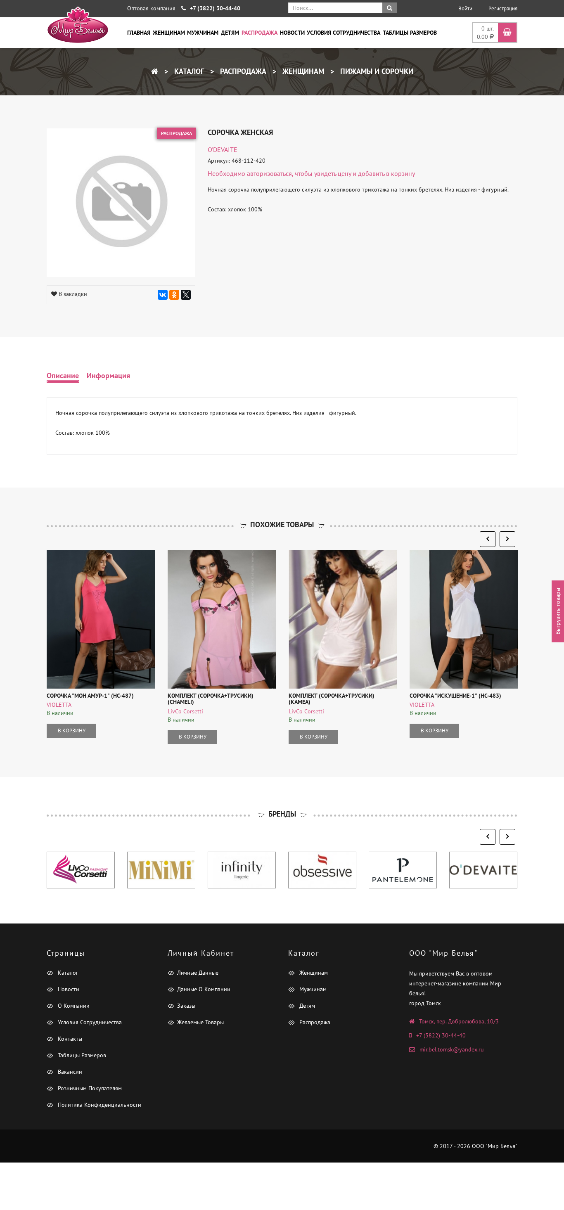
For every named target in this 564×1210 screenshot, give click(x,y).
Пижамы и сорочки (375, 71)
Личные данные (197, 972)
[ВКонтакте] (163, 295)
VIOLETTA (59, 704)
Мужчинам (202, 32)
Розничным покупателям (89, 1088)
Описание (63, 375)
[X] (186, 295)
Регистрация (502, 8)
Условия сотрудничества (343, 32)
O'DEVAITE (222, 149)
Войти (465, 8)
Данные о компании (203, 989)
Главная (138, 32)
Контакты (69, 1038)
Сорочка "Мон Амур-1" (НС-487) (90, 695)
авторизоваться (269, 173)
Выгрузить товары (558, 611)
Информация (108, 375)
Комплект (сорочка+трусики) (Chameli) (211, 699)
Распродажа (259, 32)
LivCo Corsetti (185, 711)
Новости (292, 32)
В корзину (71, 730)
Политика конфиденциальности (98, 1104)
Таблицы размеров (410, 32)
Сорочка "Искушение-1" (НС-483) (455, 695)
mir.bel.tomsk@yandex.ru (451, 1049)
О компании (73, 1005)
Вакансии (69, 1071)
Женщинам (169, 32)
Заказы (186, 1005)
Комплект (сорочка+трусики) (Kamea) (331, 699)
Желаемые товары (200, 1022)
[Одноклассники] (174, 295)
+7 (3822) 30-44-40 (441, 1035)
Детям (230, 32)
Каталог (188, 71)
